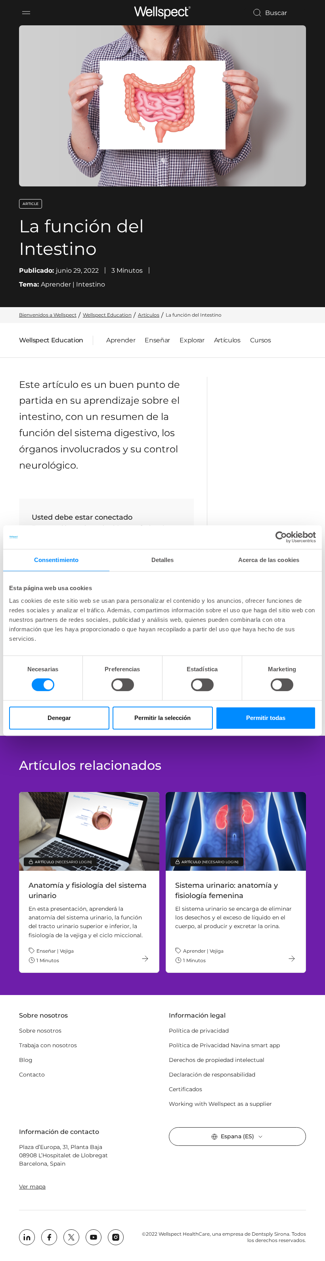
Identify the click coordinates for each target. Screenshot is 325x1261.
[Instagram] (116, 1237)
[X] (71, 1237)
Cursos (260, 340)
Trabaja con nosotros (48, 1045)
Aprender (120, 340)
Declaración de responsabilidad (212, 1074)
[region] (162, 882)
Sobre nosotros (40, 1030)
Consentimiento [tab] (56, 559)
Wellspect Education (51, 342)
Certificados (185, 1089)
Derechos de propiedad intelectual (216, 1059)
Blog (25, 1059)
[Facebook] (49, 1237)
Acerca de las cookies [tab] (268, 559)
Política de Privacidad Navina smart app (224, 1045)
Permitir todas (265, 717)
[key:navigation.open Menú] (26, 13)
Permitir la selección (162, 717)
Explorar (192, 340)
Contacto (32, 1074)
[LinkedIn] (27, 1237)
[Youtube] (93, 1237)
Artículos (227, 340)
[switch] (122, 684)
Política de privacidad (199, 1030)
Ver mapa (32, 1186)
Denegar (59, 717)
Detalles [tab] (162, 559)
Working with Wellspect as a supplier (220, 1103)
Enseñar (157, 340)
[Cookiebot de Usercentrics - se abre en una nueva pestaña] (281, 537)
